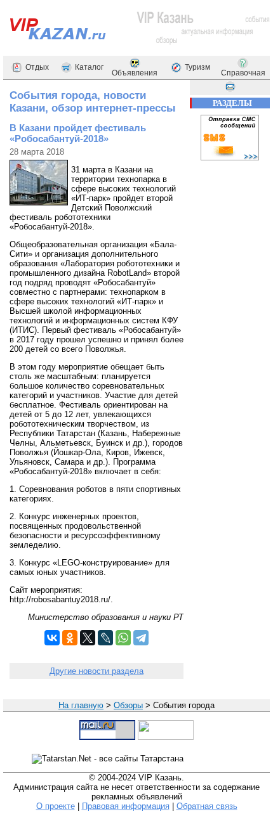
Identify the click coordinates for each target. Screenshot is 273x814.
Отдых (37, 67)
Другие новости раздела (96, 671)
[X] (87, 637)
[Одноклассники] (69, 637)
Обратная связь (206, 806)
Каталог (89, 67)
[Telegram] (141, 637)
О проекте (55, 806)
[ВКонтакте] (52, 637)
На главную (80, 705)
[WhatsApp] (123, 637)
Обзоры (128, 705)
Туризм (197, 67)
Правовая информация (126, 806)
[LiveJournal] (105, 637)
